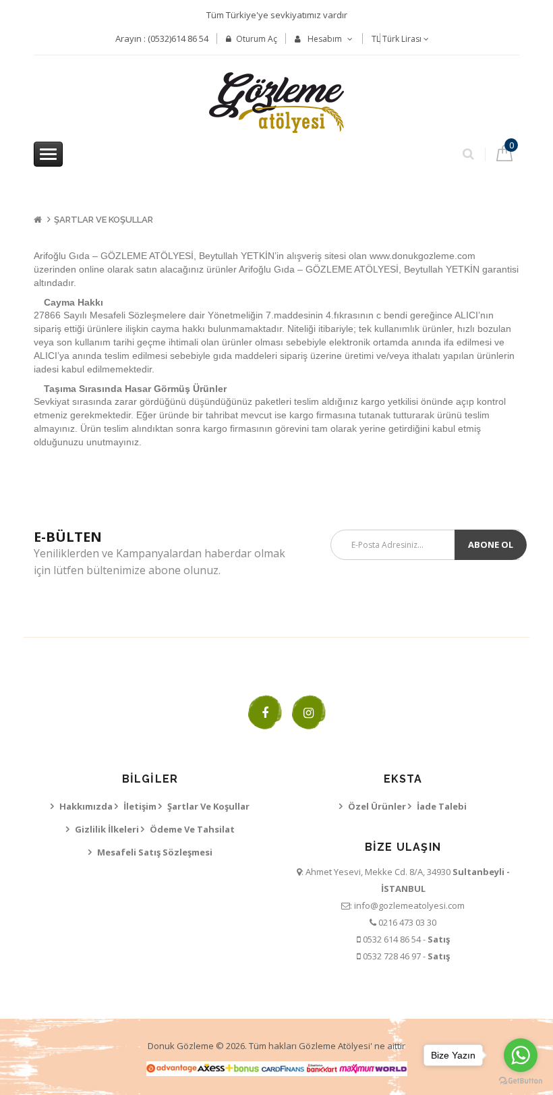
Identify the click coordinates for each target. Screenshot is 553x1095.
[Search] (468, 151)
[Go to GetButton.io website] (520, 1081)
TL (396, 39)
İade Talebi (442, 806)
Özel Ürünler (377, 806)
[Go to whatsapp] (520, 1055)
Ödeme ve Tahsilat (192, 829)
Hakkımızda (86, 806)
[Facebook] (265, 712)
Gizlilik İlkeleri (107, 829)
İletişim (139, 806)
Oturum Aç (256, 39)
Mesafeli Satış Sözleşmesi (154, 852)
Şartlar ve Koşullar (103, 220)
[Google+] (308, 712)
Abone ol (490, 544)
